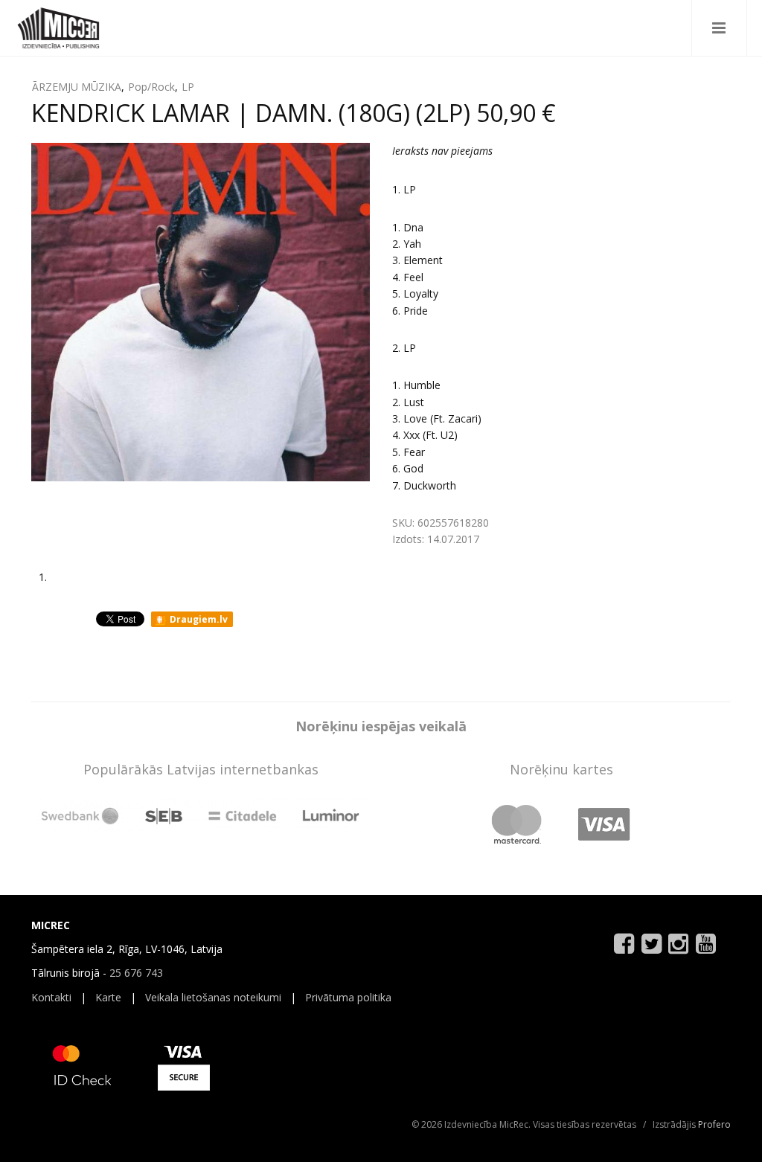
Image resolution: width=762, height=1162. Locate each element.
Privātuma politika (348, 997)
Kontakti (51, 997)
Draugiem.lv (197, 619)
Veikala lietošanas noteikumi (213, 997)
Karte (108, 997)
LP (188, 87)
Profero (714, 1124)
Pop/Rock (151, 87)
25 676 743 (136, 973)
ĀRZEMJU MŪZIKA (76, 87)
